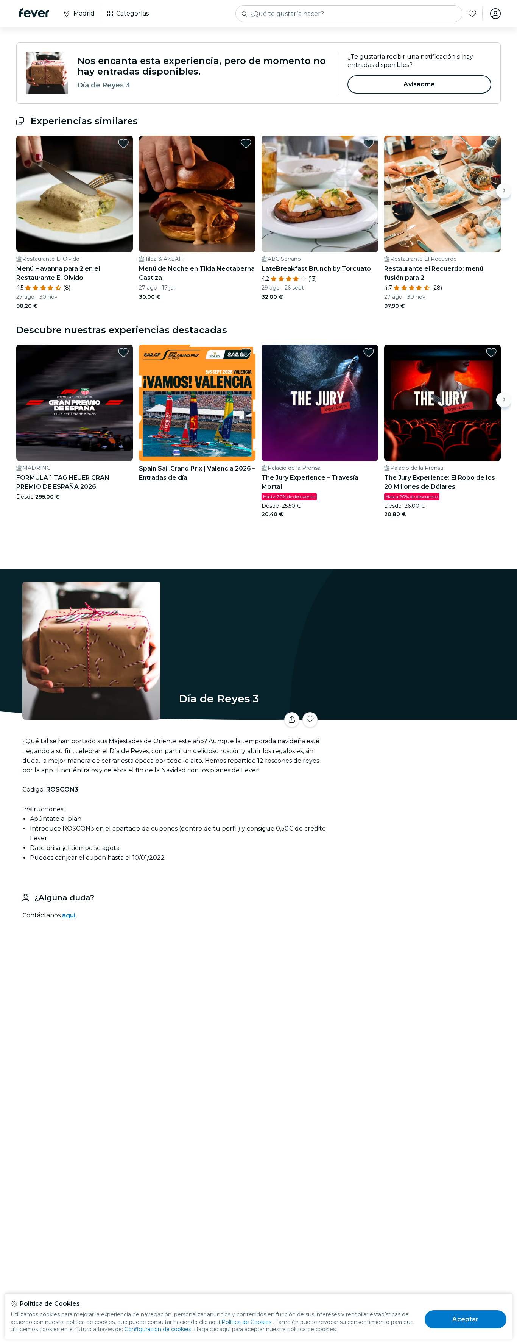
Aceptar (465, 1319)
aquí (68, 915)
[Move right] (503, 190)
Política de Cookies (246, 1322)
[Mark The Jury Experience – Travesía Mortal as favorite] (369, 352)
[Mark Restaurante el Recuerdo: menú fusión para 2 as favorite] (491, 143)
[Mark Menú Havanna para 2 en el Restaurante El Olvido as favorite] (123, 143)
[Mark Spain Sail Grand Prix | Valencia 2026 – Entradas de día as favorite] (246, 352)
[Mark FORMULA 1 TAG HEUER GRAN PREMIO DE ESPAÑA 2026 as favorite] (123, 352)
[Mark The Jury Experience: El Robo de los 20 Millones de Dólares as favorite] (491, 352)
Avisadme (419, 84)
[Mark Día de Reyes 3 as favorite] (310, 719)
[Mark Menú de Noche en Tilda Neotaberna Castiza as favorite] (246, 143)
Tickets (416, 715)
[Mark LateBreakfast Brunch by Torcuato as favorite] (369, 143)
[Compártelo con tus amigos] (291, 719)
